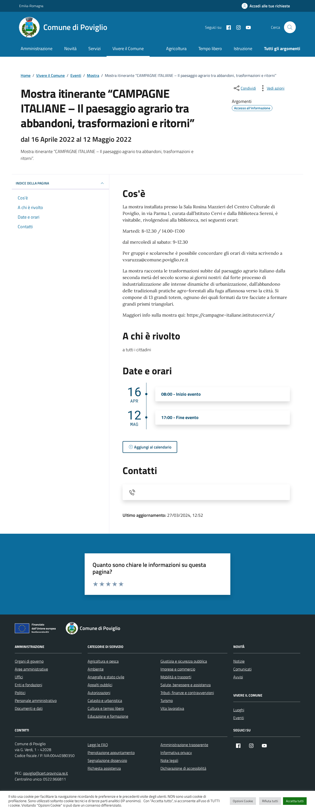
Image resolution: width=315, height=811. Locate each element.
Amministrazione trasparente (184, 745)
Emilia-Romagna (31, 5)
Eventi (238, 718)
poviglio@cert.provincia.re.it (45, 773)
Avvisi (238, 677)
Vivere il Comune (128, 48)
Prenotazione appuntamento (111, 752)
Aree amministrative (31, 669)
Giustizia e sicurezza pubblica (183, 661)
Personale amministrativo (36, 700)
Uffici (19, 677)
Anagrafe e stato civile (106, 677)
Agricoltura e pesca (103, 661)
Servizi (94, 48)
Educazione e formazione (108, 716)
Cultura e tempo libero (106, 708)
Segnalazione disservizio (107, 760)
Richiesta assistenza (104, 768)
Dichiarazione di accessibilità (183, 768)
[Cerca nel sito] (290, 27)
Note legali (169, 760)
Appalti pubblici (100, 685)
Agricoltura (176, 48)
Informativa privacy (176, 752)
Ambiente (96, 669)
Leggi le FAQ (98, 745)
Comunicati (242, 669)
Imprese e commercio (177, 669)
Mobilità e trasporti (175, 677)
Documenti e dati (29, 708)
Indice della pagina (32, 183)
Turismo (166, 700)
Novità (70, 48)
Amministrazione (36, 48)
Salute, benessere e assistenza (185, 685)
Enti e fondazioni (28, 685)
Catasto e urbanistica (105, 700)
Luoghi (238, 710)
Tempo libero (210, 48)
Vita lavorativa (172, 708)
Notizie (239, 661)
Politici (20, 693)
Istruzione (243, 48)
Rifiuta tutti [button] (270, 800)
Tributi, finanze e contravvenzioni (187, 693)
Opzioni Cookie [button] (243, 800)
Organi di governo (29, 661)
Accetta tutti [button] (295, 800)
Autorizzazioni (99, 693)
